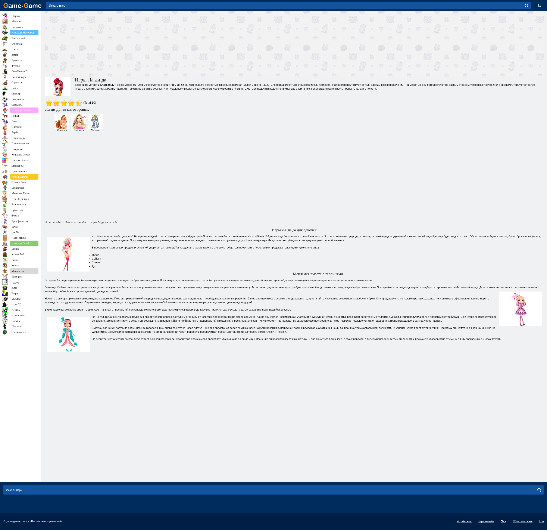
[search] (526, 5)
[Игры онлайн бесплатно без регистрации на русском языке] (22, 5)
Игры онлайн (486, 521)
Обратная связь (522, 521)
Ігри (541, 521)
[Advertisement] (170, 43)
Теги (503, 521)
